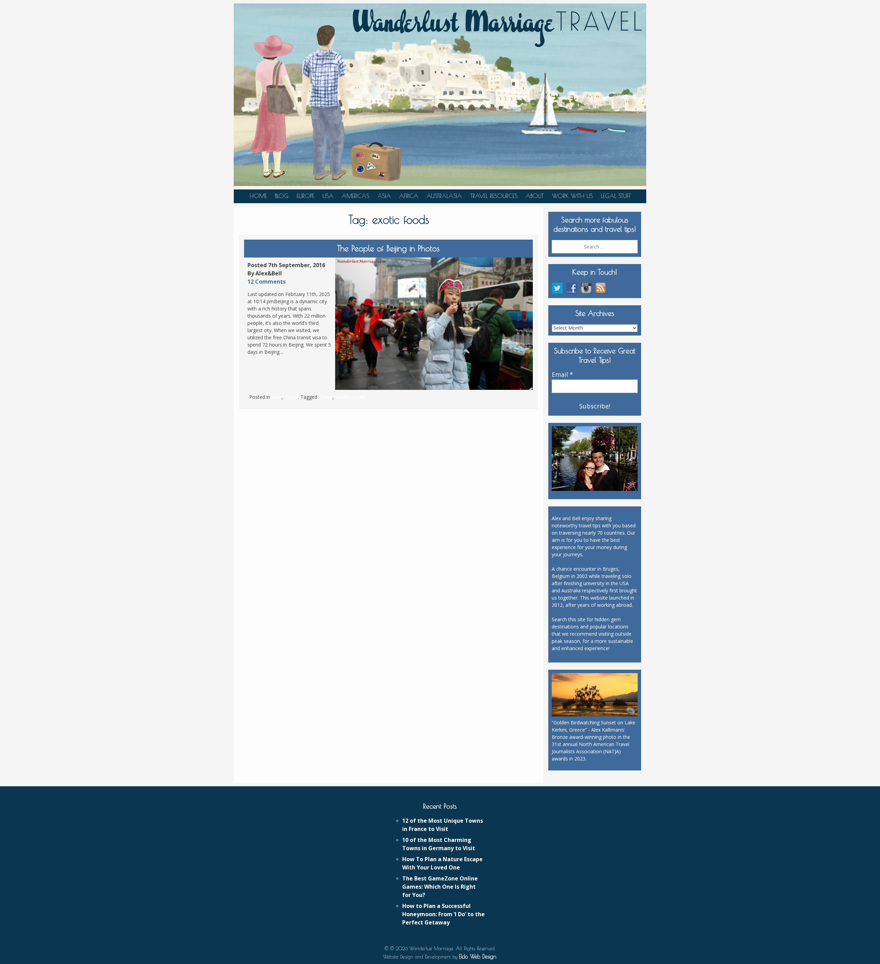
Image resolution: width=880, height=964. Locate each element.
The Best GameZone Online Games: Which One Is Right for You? (440, 887)
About (535, 196)
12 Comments (267, 281)
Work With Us (572, 196)
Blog (281, 196)
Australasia (444, 196)
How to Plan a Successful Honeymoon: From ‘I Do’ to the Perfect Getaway (443, 914)
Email (562, 375)
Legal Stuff (616, 196)
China (291, 397)
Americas (355, 196)
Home (258, 196)
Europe (305, 196)
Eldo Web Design (477, 956)
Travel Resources (493, 196)
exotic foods (350, 397)
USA (327, 196)
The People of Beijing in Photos (388, 248)
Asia (384, 196)
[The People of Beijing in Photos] (434, 324)
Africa (408, 196)
